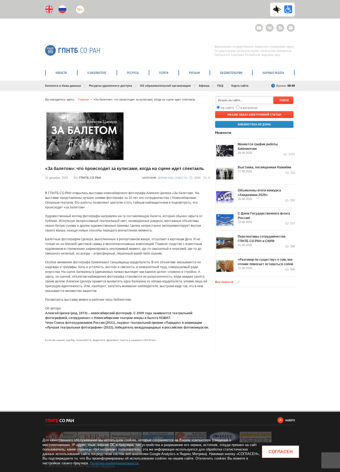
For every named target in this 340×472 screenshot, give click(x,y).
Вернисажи (165, 178)
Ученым (194, 73)
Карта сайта (239, 85)
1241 (291, 154)
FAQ (220, 85)
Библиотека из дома (254, 124)
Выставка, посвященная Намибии (264, 167)
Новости (61, 73)
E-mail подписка (291, 28)
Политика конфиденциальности (114, 463)
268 (292, 246)
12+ (79, 7)
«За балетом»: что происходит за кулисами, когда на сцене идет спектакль (124, 168)
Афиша (204, 85)
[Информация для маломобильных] (288, 9)
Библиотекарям (231, 73)
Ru (62, 9)
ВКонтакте (270, 25)
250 (292, 200)
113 (292, 172)
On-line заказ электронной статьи (254, 114)
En (49, 9)
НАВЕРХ (290, 420)
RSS (279, 25)
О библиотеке (97, 73)
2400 (197, 177)
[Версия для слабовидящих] (278, 9)
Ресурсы (133, 73)
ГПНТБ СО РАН (90, 177)
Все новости (224, 281)
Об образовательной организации (165, 85)
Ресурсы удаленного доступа (110, 85)
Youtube (259, 25)
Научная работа (273, 73)
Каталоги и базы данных (63, 85)
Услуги (163, 73)
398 (292, 269)
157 (292, 223)
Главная (83, 99)
